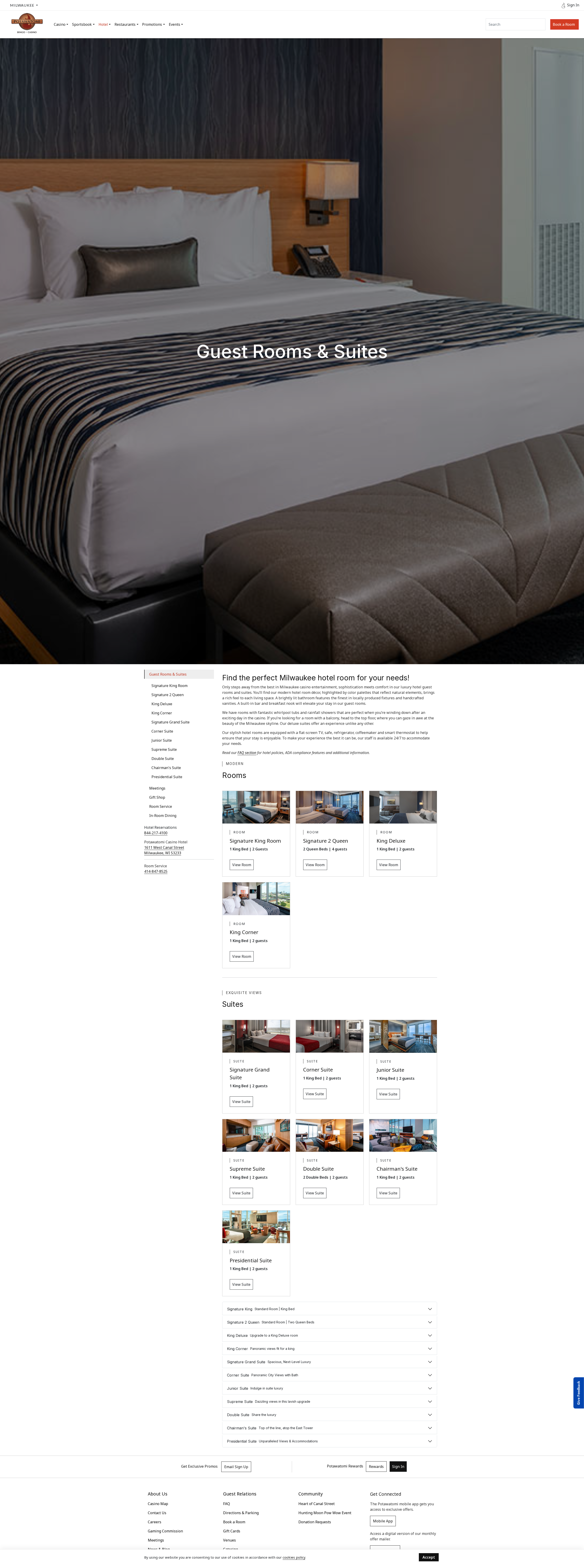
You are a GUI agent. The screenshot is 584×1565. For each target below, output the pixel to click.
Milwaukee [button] (22, 5)
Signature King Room (169, 685)
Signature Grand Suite (170, 722)
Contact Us (157, 1512)
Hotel (103, 24)
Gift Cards (231, 1531)
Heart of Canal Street (316, 1503)
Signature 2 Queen (167, 694)
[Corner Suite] (329, 1036)
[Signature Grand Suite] (256, 1036)
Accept (428, 1557)
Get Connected (385, 1494)
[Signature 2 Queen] (329, 807)
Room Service (160, 806)
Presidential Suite (166, 776)
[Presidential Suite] (256, 1227)
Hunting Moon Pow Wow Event (324, 1512)
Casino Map (158, 1503)
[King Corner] (256, 898)
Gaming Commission (165, 1531)
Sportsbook (82, 24)
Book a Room (564, 24)
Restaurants (125, 24)
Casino (59, 24)
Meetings (157, 788)
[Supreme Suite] (256, 1135)
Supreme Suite (164, 749)
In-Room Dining (162, 815)
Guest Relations (239, 1494)
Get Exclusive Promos (199, 1466)
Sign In (398, 1466)
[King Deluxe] (403, 807)
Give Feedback (578, 1393)
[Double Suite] (329, 1135)
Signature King (261, 1309)
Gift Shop (157, 797)
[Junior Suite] (403, 1036)
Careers (154, 1521)
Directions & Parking (241, 1512)
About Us (157, 1494)
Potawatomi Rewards (345, 1466)
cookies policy (294, 1557)
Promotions (152, 24)
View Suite (241, 1101)
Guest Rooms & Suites (168, 674)
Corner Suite (162, 731)
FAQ (226, 1503)
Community (310, 1494)
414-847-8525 (155, 871)
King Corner (161, 712)
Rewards (376, 1466)
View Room (241, 864)
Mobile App (383, 1521)
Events (174, 24)
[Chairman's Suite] (403, 1135)
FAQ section (246, 752)
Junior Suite (161, 740)
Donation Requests (314, 1521)
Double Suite (162, 758)
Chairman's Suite (166, 767)
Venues (229, 1540)
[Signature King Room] (256, 807)
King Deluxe (161, 703)
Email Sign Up (236, 1466)
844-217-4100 (155, 832)
